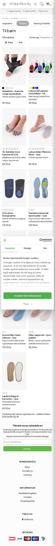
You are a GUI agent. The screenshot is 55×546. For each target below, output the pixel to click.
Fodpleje (14, 18)
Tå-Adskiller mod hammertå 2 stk (11, 153)
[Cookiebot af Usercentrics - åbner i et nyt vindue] (39, 240)
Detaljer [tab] (27, 248)
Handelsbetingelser (28, 493)
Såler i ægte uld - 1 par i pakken (40, 336)
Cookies (28, 497)
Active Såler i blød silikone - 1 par (11, 336)
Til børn (22, 23)
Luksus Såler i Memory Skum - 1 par (40, 153)
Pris (20, 42)
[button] (35, 4)
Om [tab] (45, 248)
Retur (27, 467)
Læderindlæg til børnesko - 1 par (10, 397)
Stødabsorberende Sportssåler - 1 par (39, 214)
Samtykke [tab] (10, 248)
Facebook (28, 519)
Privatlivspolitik (27, 501)
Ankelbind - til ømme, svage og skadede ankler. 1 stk (13, 92)
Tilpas (26, 304)
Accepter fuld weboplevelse (27, 295)
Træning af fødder (41, 23)
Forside (5, 18)
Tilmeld (26, 448)
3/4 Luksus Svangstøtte (8, 214)
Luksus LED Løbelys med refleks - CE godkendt (38, 92)
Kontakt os (27, 471)
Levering (27, 475)
